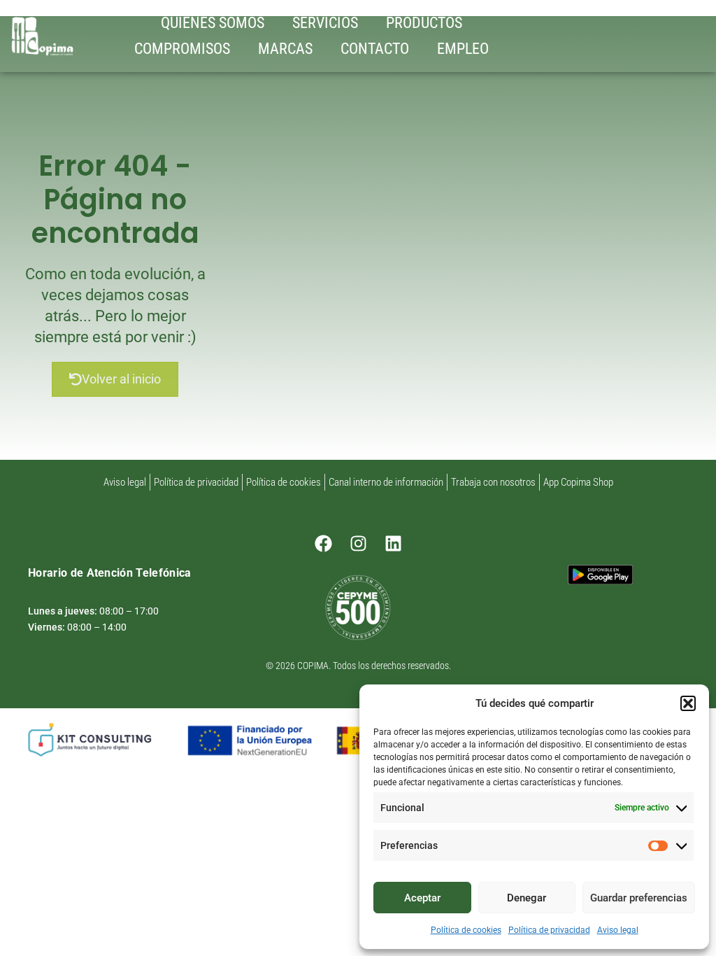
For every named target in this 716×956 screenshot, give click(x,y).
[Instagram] (358, 543)
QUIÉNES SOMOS (212, 22)
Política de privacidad (549, 930)
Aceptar (422, 898)
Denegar (526, 898)
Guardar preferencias (638, 898)
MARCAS (285, 48)
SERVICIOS (325, 22)
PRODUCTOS (424, 22)
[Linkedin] (392, 543)
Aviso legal (617, 930)
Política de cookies (466, 930)
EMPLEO (463, 48)
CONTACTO (375, 48)
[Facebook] (323, 543)
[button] (688, 703)
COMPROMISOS (182, 48)
